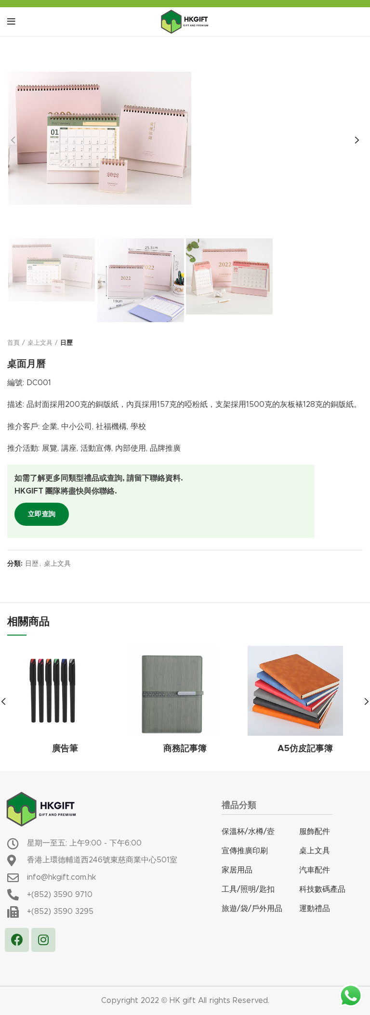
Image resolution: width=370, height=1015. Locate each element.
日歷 (66, 343)
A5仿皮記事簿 (305, 748)
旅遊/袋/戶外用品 (252, 908)
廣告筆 (65, 748)
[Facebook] (17, 940)
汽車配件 (314, 870)
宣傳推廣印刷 (245, 851)
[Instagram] (43, 940)
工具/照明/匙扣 (248, 889)
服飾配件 (314, 831)
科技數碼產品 (322, 889)
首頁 (13, 343)
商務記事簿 (185, 748)
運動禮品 (314, 908)
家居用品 (237, 870)
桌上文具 (40, 343)
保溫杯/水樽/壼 (248, 831)
